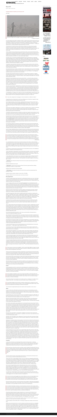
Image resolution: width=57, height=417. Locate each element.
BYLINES (20, 1)
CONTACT (39, 1)
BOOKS (16, 1)
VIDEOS (28, 1)
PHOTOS (24, 1)
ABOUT (32, 1)
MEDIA (36, 1)
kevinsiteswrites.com (19, 3)
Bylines (14, 8)
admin (7, 8)
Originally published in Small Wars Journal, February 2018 (15, 11)
